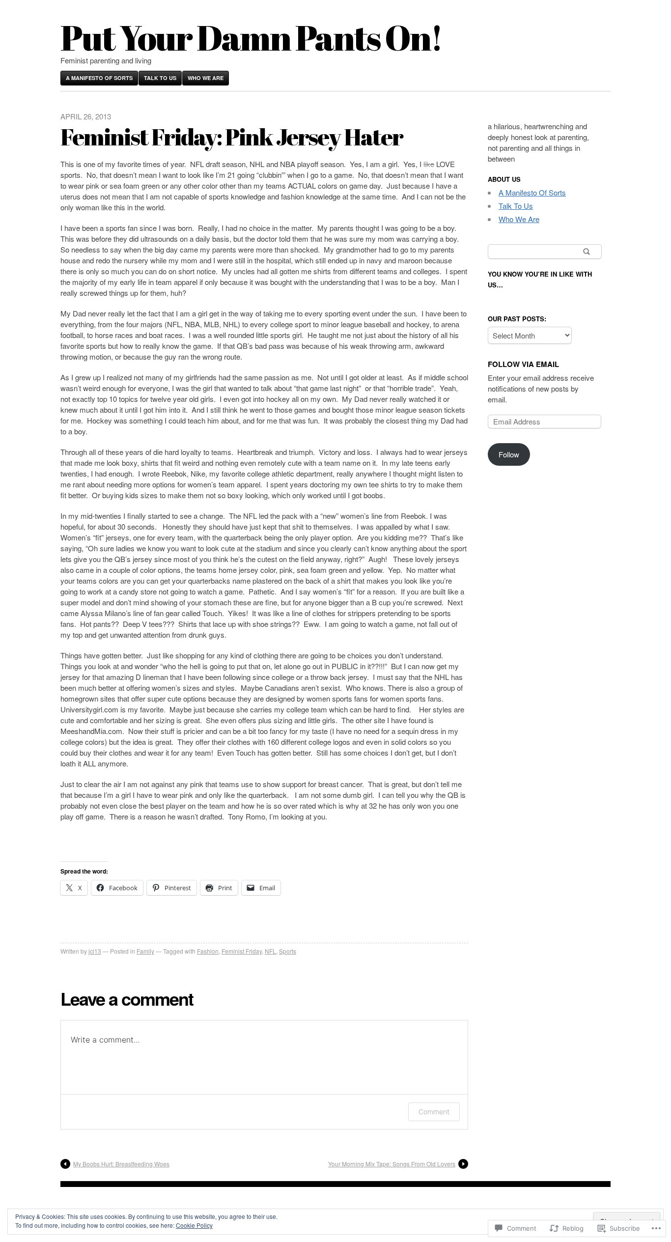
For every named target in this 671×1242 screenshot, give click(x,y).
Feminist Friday (242, 951)
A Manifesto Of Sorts (99, 78)
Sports (287, 951)
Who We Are (206, 78)
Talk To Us (160, 78)
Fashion (208, 951)
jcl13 (94, 951)
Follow (509, 454)
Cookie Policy (194, 1225)
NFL (270, 951)
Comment (434, 1111)
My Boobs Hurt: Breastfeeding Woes (121, 1163)
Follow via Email (523, 364)
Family (145, 951)
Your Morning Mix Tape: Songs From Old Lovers (391, 1163)
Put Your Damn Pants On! (251, 37)
